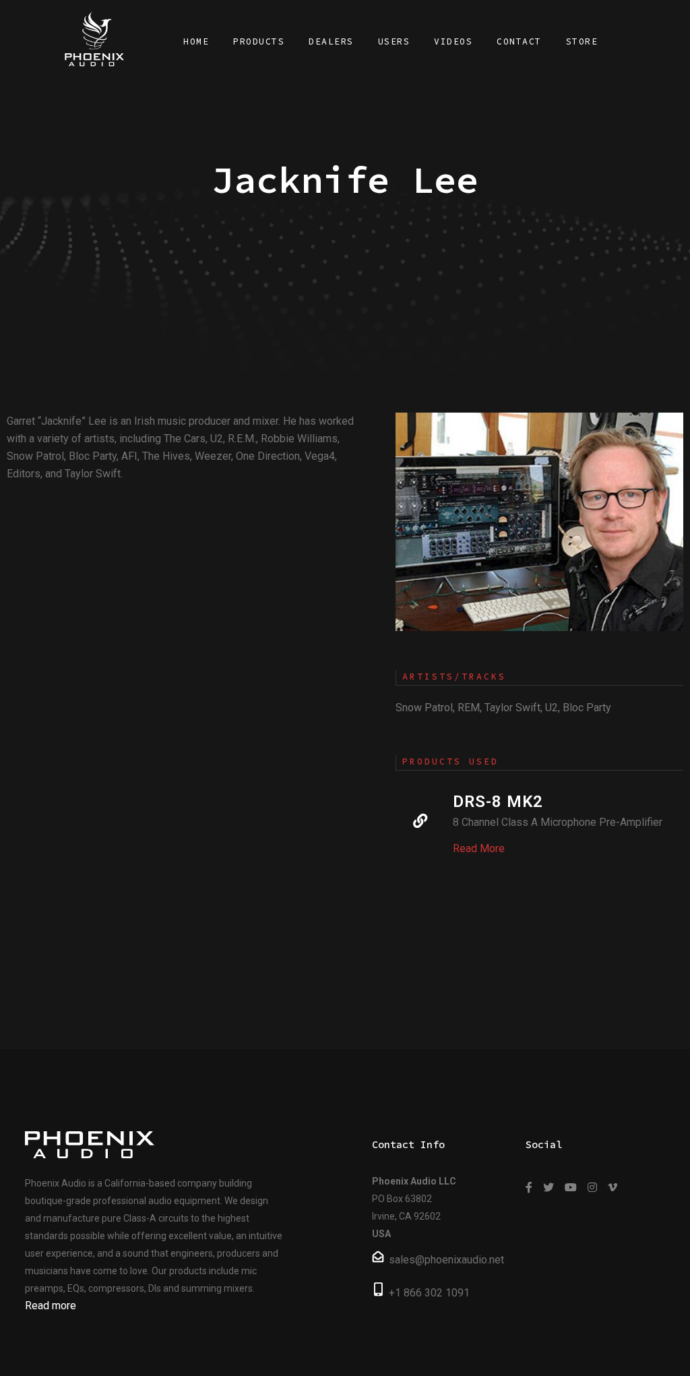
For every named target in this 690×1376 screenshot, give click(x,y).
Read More (479, 848)
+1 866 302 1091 (429, 1292)
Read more (50, 1305)
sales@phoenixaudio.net (446, 1259)
